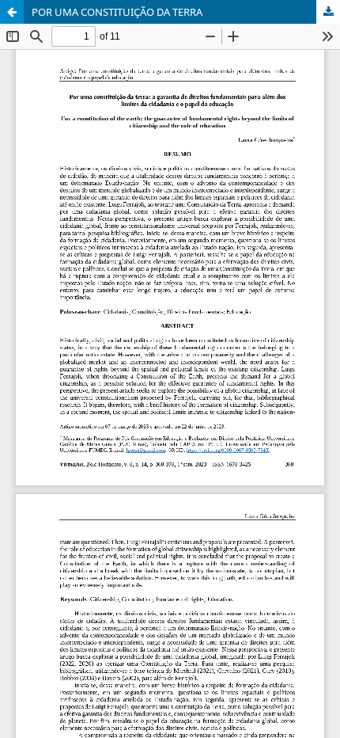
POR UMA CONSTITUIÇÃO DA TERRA (117, 12)
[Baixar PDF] (328, 12)
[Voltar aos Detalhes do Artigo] (12, 12)
